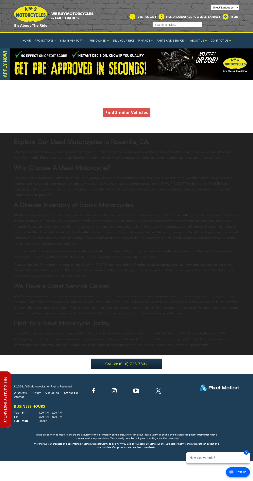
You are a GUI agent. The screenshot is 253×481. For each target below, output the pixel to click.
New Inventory (71, 40)
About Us (197, 40)
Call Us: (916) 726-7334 (126, 363)
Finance (144, 40)
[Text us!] (238, 473)
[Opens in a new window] (93, 392)
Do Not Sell (71, 392)
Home (26, 40)
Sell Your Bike (123, 40)
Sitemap (19, 397)
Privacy (36, 392)
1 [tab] (126, 75)
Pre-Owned (97, 40)
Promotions (44, 40)
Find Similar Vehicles (126, 112)
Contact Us (219, 40)
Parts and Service (170, 40)
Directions (20, 392)
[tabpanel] (126, 64)
